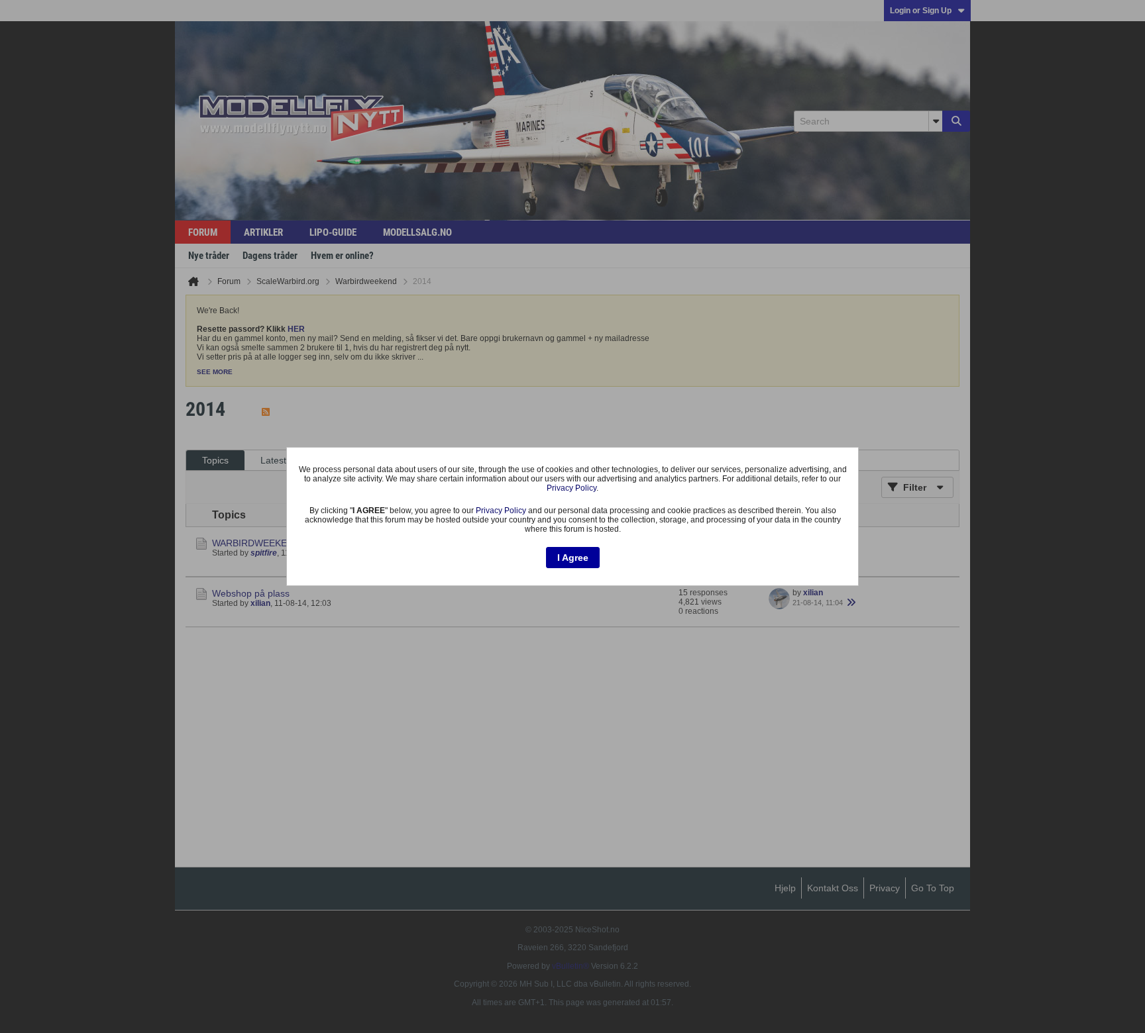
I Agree (572, 557)
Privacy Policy (571, 488)
